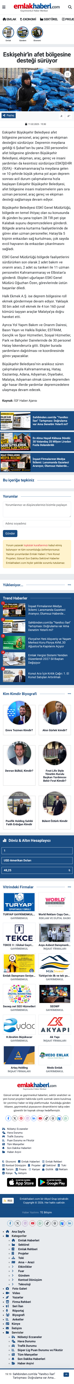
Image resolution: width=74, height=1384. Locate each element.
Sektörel (51, 1165)
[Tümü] (69, 584)
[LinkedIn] (34, 1118)
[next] (62, 1223)
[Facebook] (8, 1118)
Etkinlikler (25, 1266)
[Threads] (53, 1118)
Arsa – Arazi (26, 1262)
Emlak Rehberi (54, 1161)
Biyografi (18, 1315)
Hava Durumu (15, 1132)
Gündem (24, 1275)
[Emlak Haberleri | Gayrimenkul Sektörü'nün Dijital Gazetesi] (36, 7)
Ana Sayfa (18, 1231)
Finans (23, 1169)
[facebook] (10, 1223)
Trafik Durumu (15, 1136)
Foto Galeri (19, 1288)
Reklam (63, 1169)
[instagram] (25, 1223)
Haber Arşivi (14, 1152)
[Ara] (70, 7)
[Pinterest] (21, 1118)
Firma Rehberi (21, 1302)
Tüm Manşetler (15, 1144)
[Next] (59, 1118)
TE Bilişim (46, 1212)
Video (16, 1293)
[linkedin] (70, 1223)
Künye (9, 1173)
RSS (9, 1200)
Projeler (35, 1165)
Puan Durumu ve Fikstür (20, 1140)
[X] (15, 1118)
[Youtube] (40, 1118)
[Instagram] (27, 1118)
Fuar (21, 1271)
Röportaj (18, 1310)
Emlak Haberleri (31, 1161)
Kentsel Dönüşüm (16, 1165)
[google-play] (52, 1183)
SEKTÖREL (50, 19)
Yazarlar (17, 1297)
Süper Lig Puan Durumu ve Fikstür (40, 1350)
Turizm (9, 1169)
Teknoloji (24, 1284)
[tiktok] (47, 1223)
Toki (63, 1165)
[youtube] (32, 1223)
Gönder (10, 533)
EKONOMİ (29, 19)
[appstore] (22, 1183)
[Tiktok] (46, 1118)
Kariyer (36, 1169)
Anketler (18, 1319)
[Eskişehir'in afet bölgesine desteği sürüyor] (37, 89)
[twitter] (18, 1223)
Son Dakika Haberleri (19, 1148)
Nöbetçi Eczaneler (17, 1128)
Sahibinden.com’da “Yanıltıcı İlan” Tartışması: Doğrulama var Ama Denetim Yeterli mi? (34, 1377)
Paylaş (10, 115)
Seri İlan (17, 1306)
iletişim (22, 1173)
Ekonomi (11, 1161)
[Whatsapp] (65, 1118)
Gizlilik (49, 1169)
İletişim (17, 1328)
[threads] (55, 1223)
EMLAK (11, 19)
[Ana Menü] (4, 7)
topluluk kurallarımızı (36, 545)
